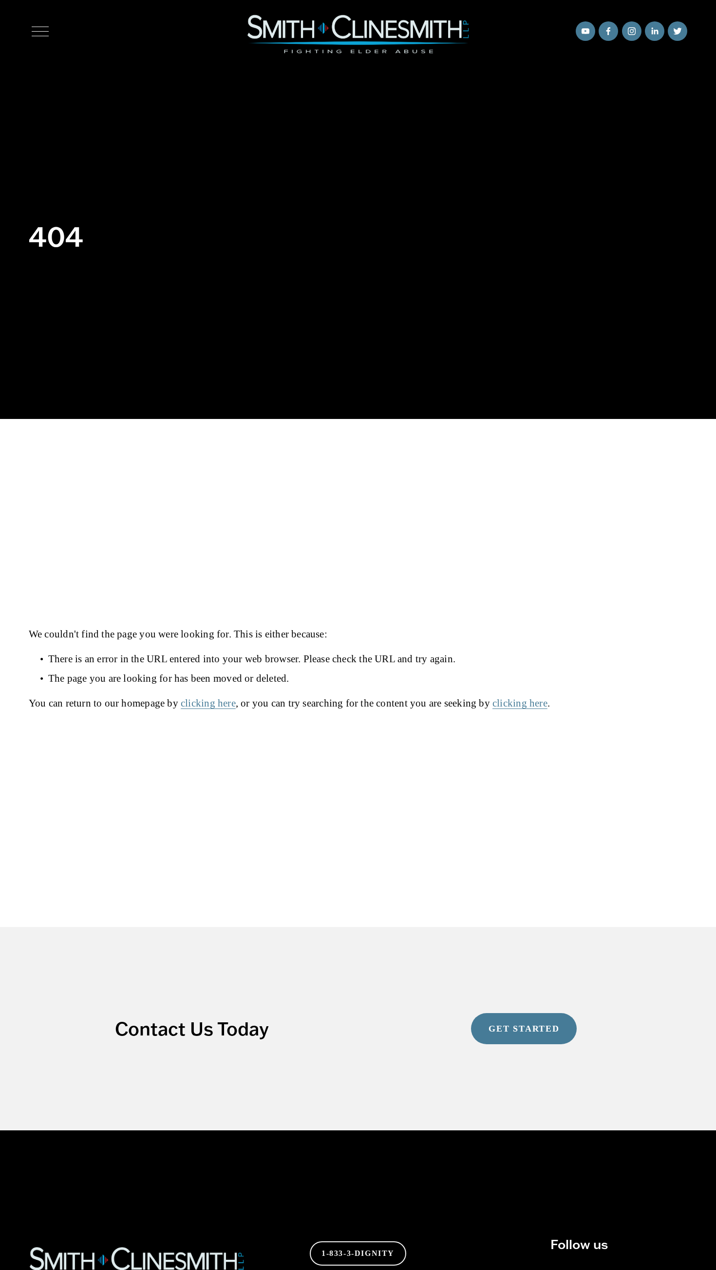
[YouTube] (585, 31)
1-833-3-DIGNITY (358, 1253)
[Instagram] (631, 31)
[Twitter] (677, 31)
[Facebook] (608, 31)
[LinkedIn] (654, 31)
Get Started (524, 1029)
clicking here (208, 703)
